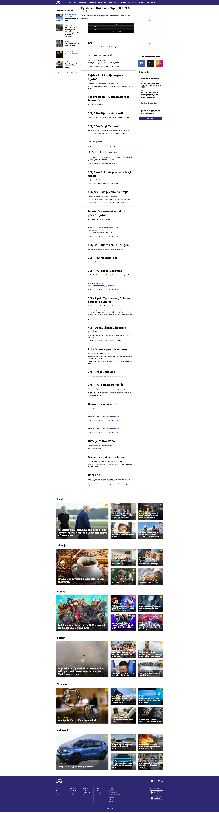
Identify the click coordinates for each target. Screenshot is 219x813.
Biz (56, 792)
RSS (110, 799)
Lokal (85, 795)
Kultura (72, 792)
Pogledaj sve (150, 118)
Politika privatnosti (114, 795)
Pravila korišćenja (114, 792)
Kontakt (111, 801)
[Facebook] (141, 63)
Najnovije (68, 2)
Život (57, 795)
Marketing (112, 788)
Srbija (67, 41)
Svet (66, 61)
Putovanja (73, 790)
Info (57, 788)
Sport (57, 790)
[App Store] (156, 798)
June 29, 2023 (115, 66)
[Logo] (58, 2)
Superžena (73, 795)
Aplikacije (111, 797)
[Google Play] (156, 792)
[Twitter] (150, 63)
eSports (85, 788)
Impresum (111, 790)
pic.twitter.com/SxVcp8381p (109, 63)
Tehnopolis (86, 790)
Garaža (141, 742)
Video (98, 788)
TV (97, 790)
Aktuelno (115, 576)
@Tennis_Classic (94, 160)
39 (61, 41)
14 (61, 25)
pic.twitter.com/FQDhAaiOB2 (103, 286)
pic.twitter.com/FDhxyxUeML (102, 232)
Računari (142, 696)
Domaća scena (116, 604)
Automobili (86, 792)
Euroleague (69, 51)
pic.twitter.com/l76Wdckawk (108, 416)
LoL (58, 622)
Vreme (99, 795)
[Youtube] (162, 781)
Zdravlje (72, 788)
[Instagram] (159, 63)
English (60, 665)
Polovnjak (115, 742)
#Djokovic (105, 160)
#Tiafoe (113, 160)
